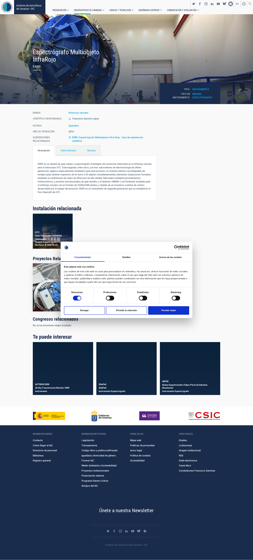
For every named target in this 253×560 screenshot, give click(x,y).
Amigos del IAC (90, 485)
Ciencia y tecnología (120, 10)
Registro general (42, 460)
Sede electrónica (188, 460)
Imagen (196, 94)
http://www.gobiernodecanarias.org (101, 416)
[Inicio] (7, 7)
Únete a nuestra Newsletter (126, 510)
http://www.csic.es (204, 416)
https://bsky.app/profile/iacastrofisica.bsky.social (224, 4)
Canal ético (185, 465)
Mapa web (135, 440)
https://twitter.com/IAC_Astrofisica (194, 4)
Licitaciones (185, 445)
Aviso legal (136, 450)
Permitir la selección (126, 310)
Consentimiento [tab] (82, 257)
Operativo (74, 125)
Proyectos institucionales (95, 470)
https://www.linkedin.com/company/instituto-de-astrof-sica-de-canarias (212, 4)
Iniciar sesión (244, 4)
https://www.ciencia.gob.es (49, 416)
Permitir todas (168, 310)
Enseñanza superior (149, 10)
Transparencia (89, 445)
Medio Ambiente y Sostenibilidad (99, 465)
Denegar (84, 310)
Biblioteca (38, 455)
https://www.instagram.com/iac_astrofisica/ (206, 4)
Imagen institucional (190, 450)
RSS (181, 455)
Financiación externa (93, 475)
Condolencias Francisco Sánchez (197, 470)
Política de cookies (140, 455)
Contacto (38, 440)
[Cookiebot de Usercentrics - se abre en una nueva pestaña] (176, 247)
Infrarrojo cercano (78, 112)
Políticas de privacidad (142, 445)
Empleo (183, 440)
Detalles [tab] (126, 257)
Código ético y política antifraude (99, 450)
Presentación (59, 10)
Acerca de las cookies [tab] (170, 257)
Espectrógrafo (202, 97)
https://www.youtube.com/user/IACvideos (218, 4)
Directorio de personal (45, 450)
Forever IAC (88, 460)
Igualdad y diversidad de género (99, 455)
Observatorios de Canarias (88, 10)
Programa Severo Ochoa (95, 480)
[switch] (110, 298)
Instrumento (200, 89)
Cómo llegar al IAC (43, 445)
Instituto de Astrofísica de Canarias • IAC (28, 7)
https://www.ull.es (149, 416)
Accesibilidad (137, 460)
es (237, 4)
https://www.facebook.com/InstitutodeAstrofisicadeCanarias (200, 4)
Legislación (88, 440)
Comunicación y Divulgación (181, 10)
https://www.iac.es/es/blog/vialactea (231, 4)
